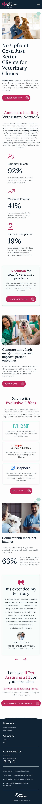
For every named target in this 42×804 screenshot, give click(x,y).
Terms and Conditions (22, 769)
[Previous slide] (17, 658)
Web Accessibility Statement (23, 773)
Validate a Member (9, 725)
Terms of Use (7, 773)
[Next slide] (25, 658)
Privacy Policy (7, 769)
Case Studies (7, 728)
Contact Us (6, 754)
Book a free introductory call (18, 702)
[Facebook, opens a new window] (13, 760)
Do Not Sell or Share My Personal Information (18, 777)
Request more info (13, 98)
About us (6, 738)
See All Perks (18, 491)
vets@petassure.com (10, 756)
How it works (10, 384)
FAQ (4, 741)
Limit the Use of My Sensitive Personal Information (15, 783)
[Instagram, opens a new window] (5, 760)
